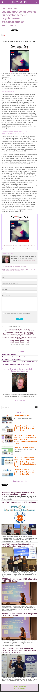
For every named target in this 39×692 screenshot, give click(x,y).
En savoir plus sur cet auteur (26, 260)
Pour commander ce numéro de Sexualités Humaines (18, 245)
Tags (23, 688)
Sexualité (27, 344)
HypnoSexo (19, 2)
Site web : (5, 289)
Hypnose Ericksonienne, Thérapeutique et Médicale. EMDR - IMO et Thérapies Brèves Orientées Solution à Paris (25, 462)
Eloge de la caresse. (15, 329)
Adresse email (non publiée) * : (10, 283)
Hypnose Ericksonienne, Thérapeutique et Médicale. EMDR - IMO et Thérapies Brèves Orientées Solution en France (25, 439)
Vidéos (22, 344)
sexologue (17, 266)
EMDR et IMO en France (24, 447)
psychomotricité (9, 266)
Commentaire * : (6, 295)
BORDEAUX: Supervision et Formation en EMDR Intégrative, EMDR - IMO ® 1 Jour (18, 545)
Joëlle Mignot (8, 254)
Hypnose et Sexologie (15, 344)
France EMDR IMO (22, 416)
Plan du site (17, 688)
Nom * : (4, 277)
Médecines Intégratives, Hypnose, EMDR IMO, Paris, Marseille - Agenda (18, 494)
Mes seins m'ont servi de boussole (15, 331)
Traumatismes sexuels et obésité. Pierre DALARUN (19, 334)
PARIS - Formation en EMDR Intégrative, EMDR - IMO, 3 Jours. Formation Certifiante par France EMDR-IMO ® (19, 650)
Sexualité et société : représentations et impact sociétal (19, 337)
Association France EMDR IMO (23, 418)
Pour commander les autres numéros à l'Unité (16, 249)
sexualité (23, 266)
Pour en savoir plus (19, 400)
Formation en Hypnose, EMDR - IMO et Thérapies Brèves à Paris (24, 428)
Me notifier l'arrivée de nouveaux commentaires (17, 313)
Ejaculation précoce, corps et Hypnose (15, 364)
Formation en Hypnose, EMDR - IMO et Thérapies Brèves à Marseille (24, 472)
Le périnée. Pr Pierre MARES (15, 332)
